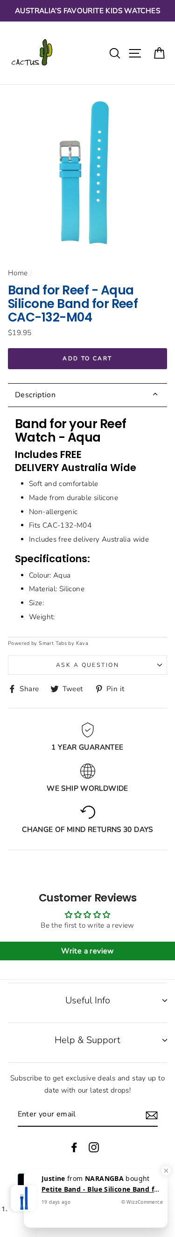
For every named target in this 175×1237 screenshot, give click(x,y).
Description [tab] (35, 395)
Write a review (87, 951)
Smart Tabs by (57, 643)
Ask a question (87, 665)
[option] (87, 11)
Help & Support (87, 1040)
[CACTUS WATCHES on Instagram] (94, 1147)
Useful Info (87, 1000)
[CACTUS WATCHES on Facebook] (74, 1147)
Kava (82, 643)
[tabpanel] (87, 522)
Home (18, 273)
